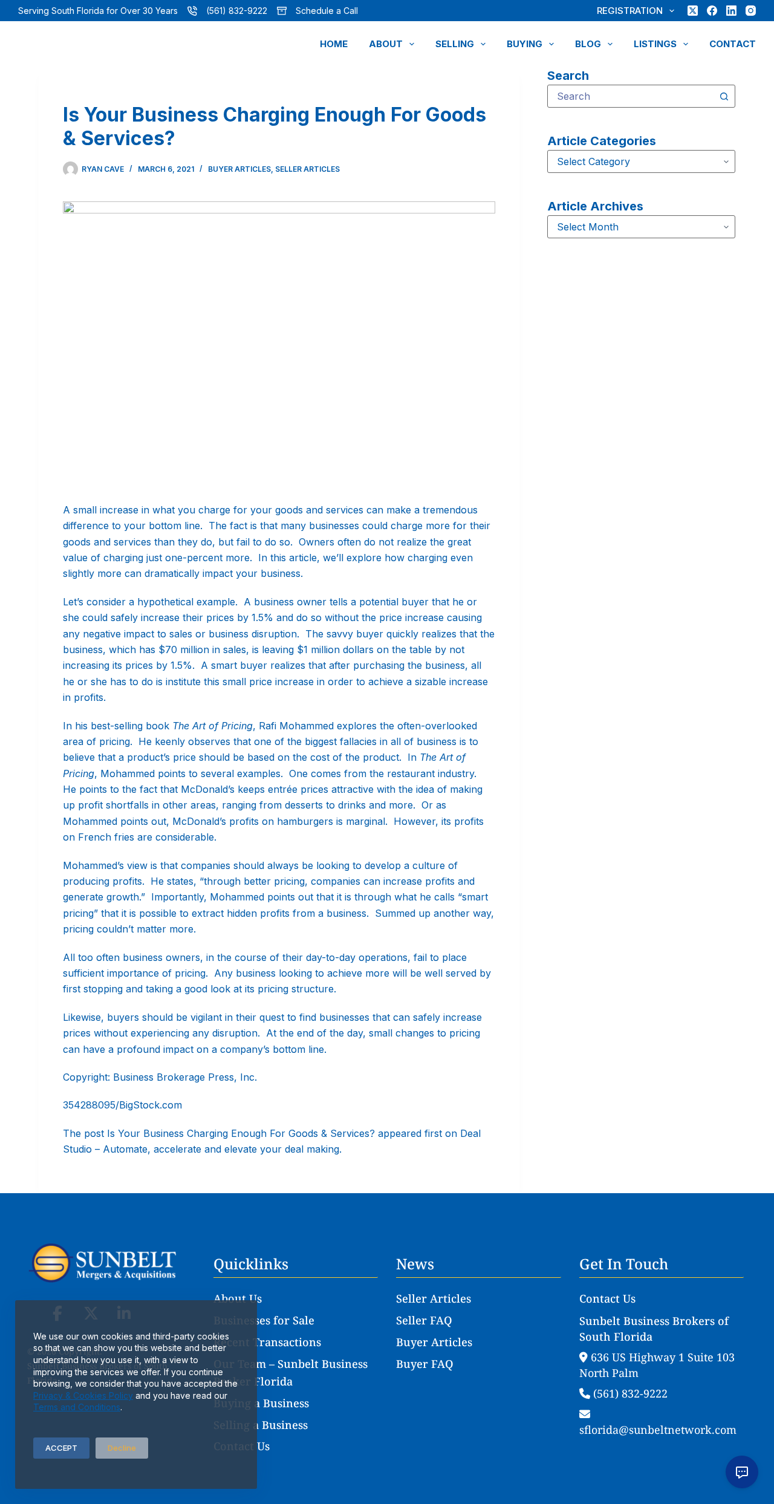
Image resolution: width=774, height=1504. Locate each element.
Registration (630, 10)
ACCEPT (61, 1448)
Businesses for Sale (263, 1320)
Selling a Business (260, 1425)
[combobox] (630, 96)
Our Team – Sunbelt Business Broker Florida (290, 1372)
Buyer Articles (239, 169)
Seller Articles (307, 169)
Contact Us (241, 1446)
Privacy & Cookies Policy (83, 1395)
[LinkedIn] (731, 10)
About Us (237, 1298)
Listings (655, 44)
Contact (732, 44)
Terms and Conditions (76, 1407)
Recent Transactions (267, 1342)
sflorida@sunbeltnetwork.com (658, 1429)
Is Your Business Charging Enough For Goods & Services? (241, 1133)
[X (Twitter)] (693, 10)
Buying (524, 44)
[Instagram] (751, 10)
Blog (588, 44)
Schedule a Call (327, 10)
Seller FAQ (424, 1320)
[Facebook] (712, 10)
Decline (122, 1448)
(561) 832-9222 (236, 10)
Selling (454, 44)
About (386, 44)
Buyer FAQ (425, 1363)
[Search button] (724, 96)
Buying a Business (261, 1403)
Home (334, 44)
